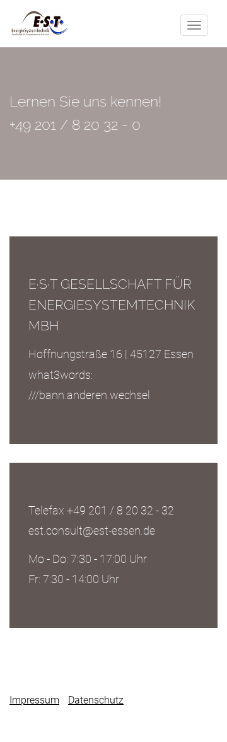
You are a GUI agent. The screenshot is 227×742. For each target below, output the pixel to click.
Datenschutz (96, 700)
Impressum (34, 700)
